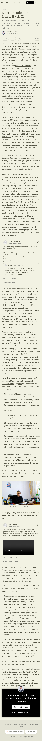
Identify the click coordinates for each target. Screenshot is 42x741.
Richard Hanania (12, 32)
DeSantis (15, 669)
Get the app (31, 732)
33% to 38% (6, 137)
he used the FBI (20, 316)
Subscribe (30, 3)
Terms (29, 724)
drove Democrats (30, 297)
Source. (29, 507)
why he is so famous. (29, 567)
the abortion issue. (23, 66)
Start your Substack (16, 732)
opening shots (11, 313)
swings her (19, 444)
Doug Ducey (16, 639)
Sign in (37, 3)
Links (4, 9)
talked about (24, 354)
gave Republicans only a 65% (17, 57)
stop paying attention (17, 82)
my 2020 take (15, 46)
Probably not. (27, 586)
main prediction (32, 123)
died (20, 384)
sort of (30, 381)
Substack (11, 737)
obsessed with (8, 384)
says (4, 191)
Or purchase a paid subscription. (21, 712)
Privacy (23, 724)
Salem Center (10, 52)
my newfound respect (20, 335)
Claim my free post (21, 707)
